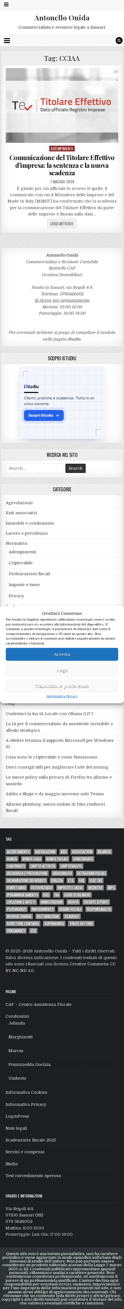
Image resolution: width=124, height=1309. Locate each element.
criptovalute (71, 866)
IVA (57, 895)
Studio (74, 339)
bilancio (104, 851)
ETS (71, 880)
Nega (62, 670)
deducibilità (62, 873)
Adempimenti (62, 148)
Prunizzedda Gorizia (29, 1064)
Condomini (17, 1016)
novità (73, 902)
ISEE (46, 895)
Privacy (16, 596)
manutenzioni (52, 902)
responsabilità (99, 909)
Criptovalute (21, 563)
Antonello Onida (62, 17)
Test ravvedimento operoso (33, 1175)
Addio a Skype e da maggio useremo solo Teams (55, 794)
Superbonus (54, 923)
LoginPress (17, 1116)
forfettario (16, 887)
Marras (15, 1050)
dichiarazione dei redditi (26, 880)
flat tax (96, 880)
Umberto (17, 1078)
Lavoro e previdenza (27, 533)
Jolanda (16, 1023)
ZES (33, 930)
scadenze (72, 916)
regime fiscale (70, 909)
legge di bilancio (77, 895)
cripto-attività (42, 866)
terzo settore (81, 923)
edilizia (57, 880)
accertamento (18, 851)
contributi (16, 866)
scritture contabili (23, 923)
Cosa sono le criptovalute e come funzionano (51, 757)
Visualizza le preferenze (62, 685)
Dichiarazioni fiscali (29, 573)
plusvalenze (16, 909)
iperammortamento (22, 895)
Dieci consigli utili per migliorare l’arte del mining (57, 767)
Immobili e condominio (30, 523)
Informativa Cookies (26, 1092)
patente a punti (96, 902)
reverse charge (19, 916)
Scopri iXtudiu (44, 415)
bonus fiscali (57, 859)
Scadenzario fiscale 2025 (30, 1140)
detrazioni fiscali (91, 873)
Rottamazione (48, 916)
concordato (83, 859)
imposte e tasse (70, 887)
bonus (12, 859)
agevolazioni (45, 851)
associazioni (82, 851)
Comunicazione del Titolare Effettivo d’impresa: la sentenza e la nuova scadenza (62, 165)
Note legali (16, 1128)
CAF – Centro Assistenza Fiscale (38, 1004)
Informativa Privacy (62, 696)
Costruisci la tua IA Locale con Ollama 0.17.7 (50, 713)
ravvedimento (43, 909)
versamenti (16, 930)
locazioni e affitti (21, 902)
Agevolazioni (19, 502)
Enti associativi (21, 513)
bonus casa (31, 859)
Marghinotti (20, 1037)
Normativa (16, 543)
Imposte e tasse (24, 584)
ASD (64, 851)
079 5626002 (18, 1221)
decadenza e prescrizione (27, 873)
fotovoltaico (41, 887)
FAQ (81, 880)
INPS (111, 887)
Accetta (62, 654)
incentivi (95, 887)
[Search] (119, 40)
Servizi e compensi (24, 1152)
